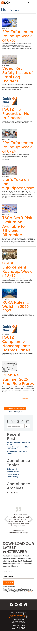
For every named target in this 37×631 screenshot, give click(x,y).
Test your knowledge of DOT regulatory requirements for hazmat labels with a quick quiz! (17, 354)
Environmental (12, 469)
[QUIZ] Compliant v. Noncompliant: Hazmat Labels (16, 343)
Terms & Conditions (18, 614)
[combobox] (18, 493)
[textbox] (18, 493)
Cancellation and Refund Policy (18, 615)
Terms (10, 411)
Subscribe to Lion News (15, 408)
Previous (5, 519)
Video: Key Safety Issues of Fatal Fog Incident (17, 74)
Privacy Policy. (19, 411)
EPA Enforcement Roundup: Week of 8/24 (18, 147)
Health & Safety (12, 477)
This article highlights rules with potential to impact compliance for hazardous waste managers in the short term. (18, 315)
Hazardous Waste (13, 471)
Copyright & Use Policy (12, 617)
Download (8, 582)
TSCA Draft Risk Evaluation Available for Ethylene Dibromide (17, 226)
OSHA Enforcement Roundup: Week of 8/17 (17, 269)
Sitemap (29, 617)
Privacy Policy (13, 593)
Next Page (25, 398)
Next (31, 519)
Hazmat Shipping (13, 474)
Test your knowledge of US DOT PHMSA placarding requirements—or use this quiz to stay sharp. (17, 121)
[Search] (29, 2)
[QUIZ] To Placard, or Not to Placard (16, 113)
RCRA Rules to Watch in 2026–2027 (16, 306)
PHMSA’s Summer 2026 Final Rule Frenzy (18, 379)
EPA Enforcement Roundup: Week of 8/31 (18, 36)
